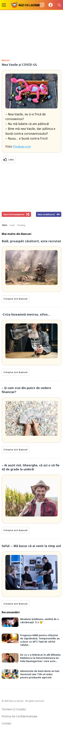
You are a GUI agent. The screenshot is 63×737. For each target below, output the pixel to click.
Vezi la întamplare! (13, 214)
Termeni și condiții (14, 709)
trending (21, 225)
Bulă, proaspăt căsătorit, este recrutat (31, 241)
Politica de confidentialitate (19, 716)
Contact (6, 723)
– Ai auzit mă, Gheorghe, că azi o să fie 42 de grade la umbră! (30, 467)
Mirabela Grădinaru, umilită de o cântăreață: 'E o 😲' (39, 620)
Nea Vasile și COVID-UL (19, 65)
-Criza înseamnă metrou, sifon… (26, 314)
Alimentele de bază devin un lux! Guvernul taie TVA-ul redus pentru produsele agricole (39, 674)
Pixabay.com (22, 146)
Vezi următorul (46, 214)
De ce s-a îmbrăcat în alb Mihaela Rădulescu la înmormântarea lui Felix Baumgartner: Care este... (40, 658)
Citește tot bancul (16, 298)
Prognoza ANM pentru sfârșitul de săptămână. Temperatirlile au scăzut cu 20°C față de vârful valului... (40, 640)
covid (11, 225)
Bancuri (6, 60)
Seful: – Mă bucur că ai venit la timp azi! (31, 546)
